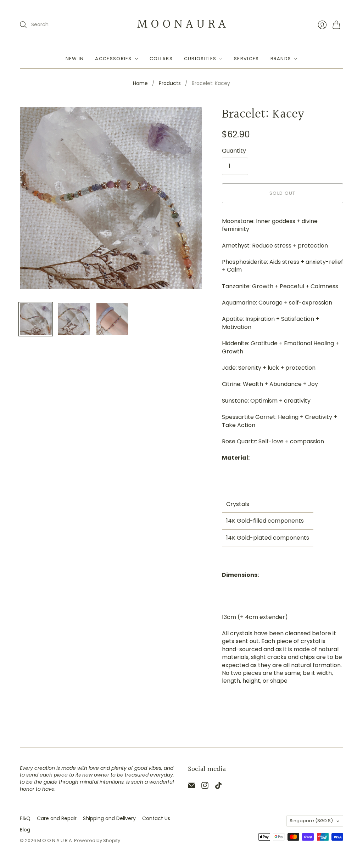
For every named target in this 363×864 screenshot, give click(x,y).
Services (246, 58)
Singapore (311, 820)
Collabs (161, 58)
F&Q (25, 818)
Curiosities (200, 58)
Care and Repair (57, 818)
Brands (280, 58)
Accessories (113, 58)
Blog (25, 829)
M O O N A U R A (181, 24)
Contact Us (156, 818)
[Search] (23, 24)
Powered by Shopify (97, 840)
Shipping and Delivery (109, 818)
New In (75, 58)
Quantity (234, 151)
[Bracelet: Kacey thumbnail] (36, 319)
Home (140, 83)
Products (170, 83)
